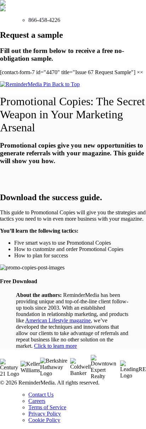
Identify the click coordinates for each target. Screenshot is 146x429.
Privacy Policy (44, 414)
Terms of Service (47, 407)
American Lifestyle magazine (58, 320)
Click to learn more (55, 346)
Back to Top (66, 84)
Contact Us (41, 395)
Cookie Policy (44, 420)
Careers (36, 401)
